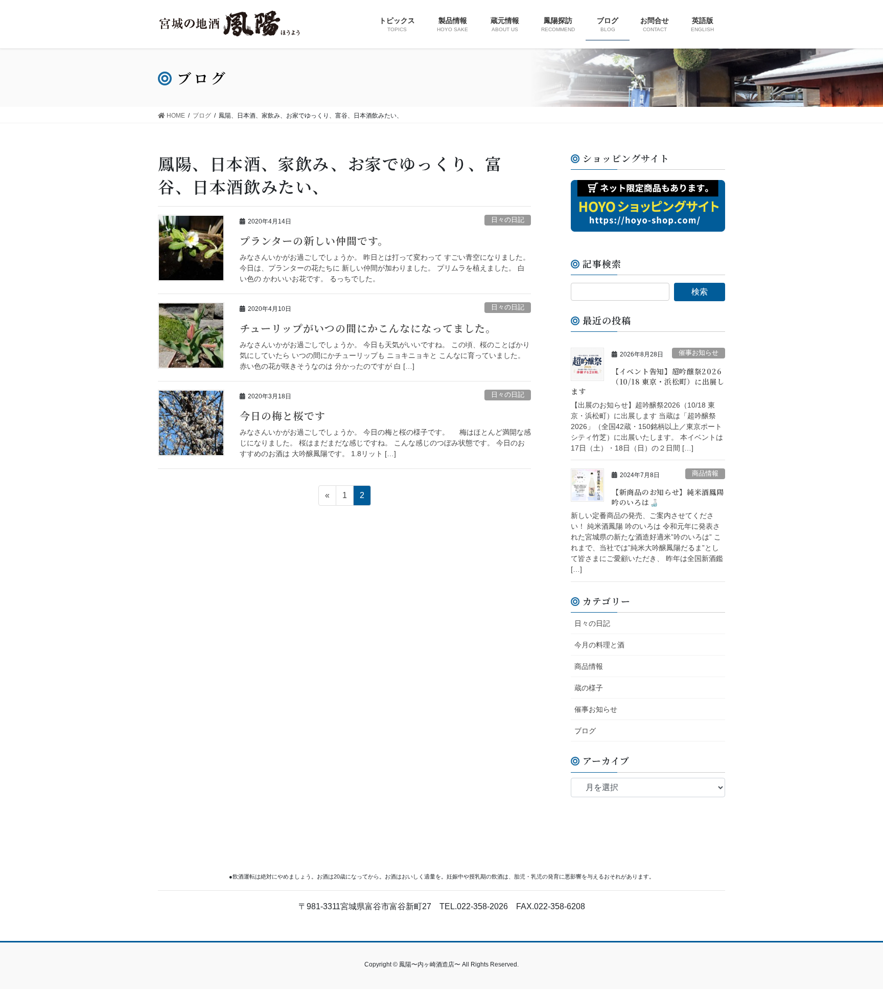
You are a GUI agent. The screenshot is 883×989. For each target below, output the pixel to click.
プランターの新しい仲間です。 (314, 240)
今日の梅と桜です (283, 415)
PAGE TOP (853, 950)
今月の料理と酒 (599, 645)
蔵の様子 (588, 688)
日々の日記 (507, 219)
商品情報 (705, 473)
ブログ (585, 731)
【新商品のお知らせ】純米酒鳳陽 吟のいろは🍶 (668, 497)
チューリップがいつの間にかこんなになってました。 (368, 328)
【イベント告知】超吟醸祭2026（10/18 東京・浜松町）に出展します (648, 381)
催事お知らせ (698, 352)
